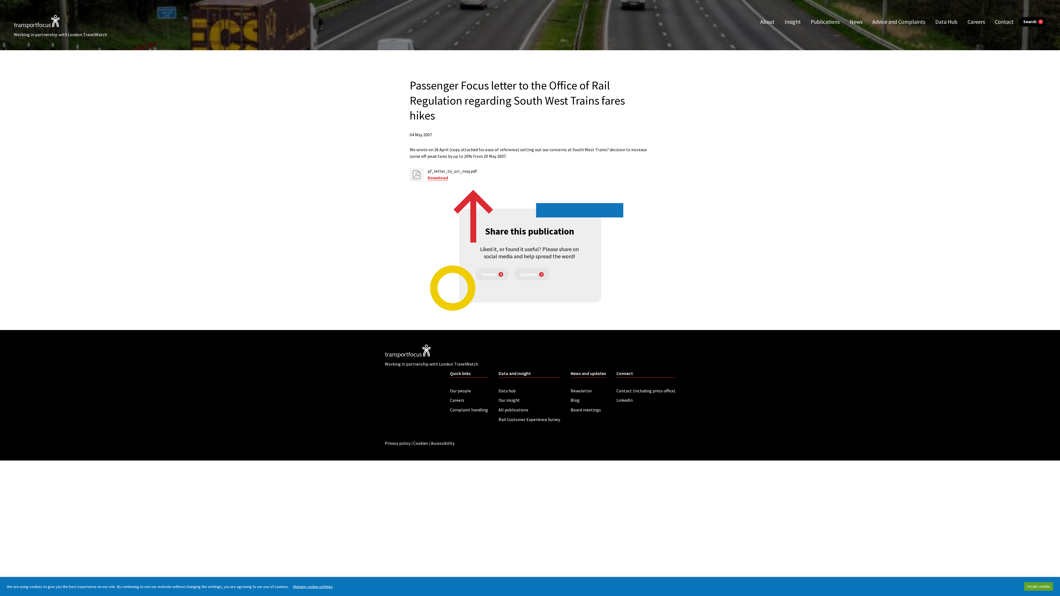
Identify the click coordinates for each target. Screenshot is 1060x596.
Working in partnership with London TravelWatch (60, 34)
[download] (416, 175)
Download (438, 177)
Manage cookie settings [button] (313, 586)
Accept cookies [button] (1038, 586)
